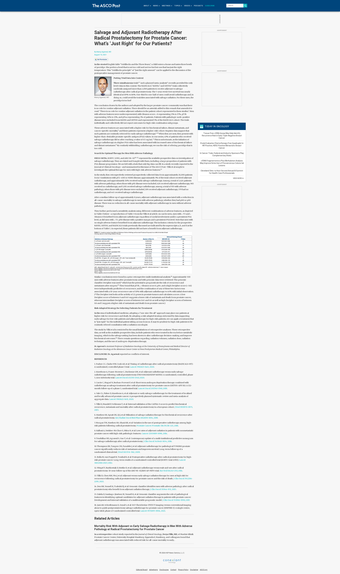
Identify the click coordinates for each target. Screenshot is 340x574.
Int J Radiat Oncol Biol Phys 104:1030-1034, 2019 (136, 418)
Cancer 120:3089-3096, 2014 (154, 433)
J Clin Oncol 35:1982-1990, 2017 (176, 500)
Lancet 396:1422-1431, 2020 (121, 399)
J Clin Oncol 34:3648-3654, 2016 (157, 441)
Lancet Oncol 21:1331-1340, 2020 (129, 377)
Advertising (153, 570)
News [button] (155, 6)
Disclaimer (194, 570)
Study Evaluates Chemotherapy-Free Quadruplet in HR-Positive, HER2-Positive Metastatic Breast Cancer (221, 145)
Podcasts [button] (198, 6)
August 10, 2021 (100, 55)
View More (237, 178)
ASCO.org (203, 570)
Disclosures (164, 570)
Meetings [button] (166, 6)
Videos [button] (187, 6)
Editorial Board (141, 570)
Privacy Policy (183, 570)
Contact (173, 570)
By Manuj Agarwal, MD (102, 52)
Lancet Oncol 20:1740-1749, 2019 (152, 388)
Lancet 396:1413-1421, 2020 (142, 367)
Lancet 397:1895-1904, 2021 (152, 511)
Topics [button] (177, 6)
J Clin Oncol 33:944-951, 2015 (163, 489)
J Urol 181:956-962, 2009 (129, 452)
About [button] (147, 6)
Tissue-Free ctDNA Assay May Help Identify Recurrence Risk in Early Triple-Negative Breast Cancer (222, 135)
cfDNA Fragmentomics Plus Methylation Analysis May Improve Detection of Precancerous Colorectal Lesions (222, 163)
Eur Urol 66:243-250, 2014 (171, 471)
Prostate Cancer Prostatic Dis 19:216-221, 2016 (157, 425)
